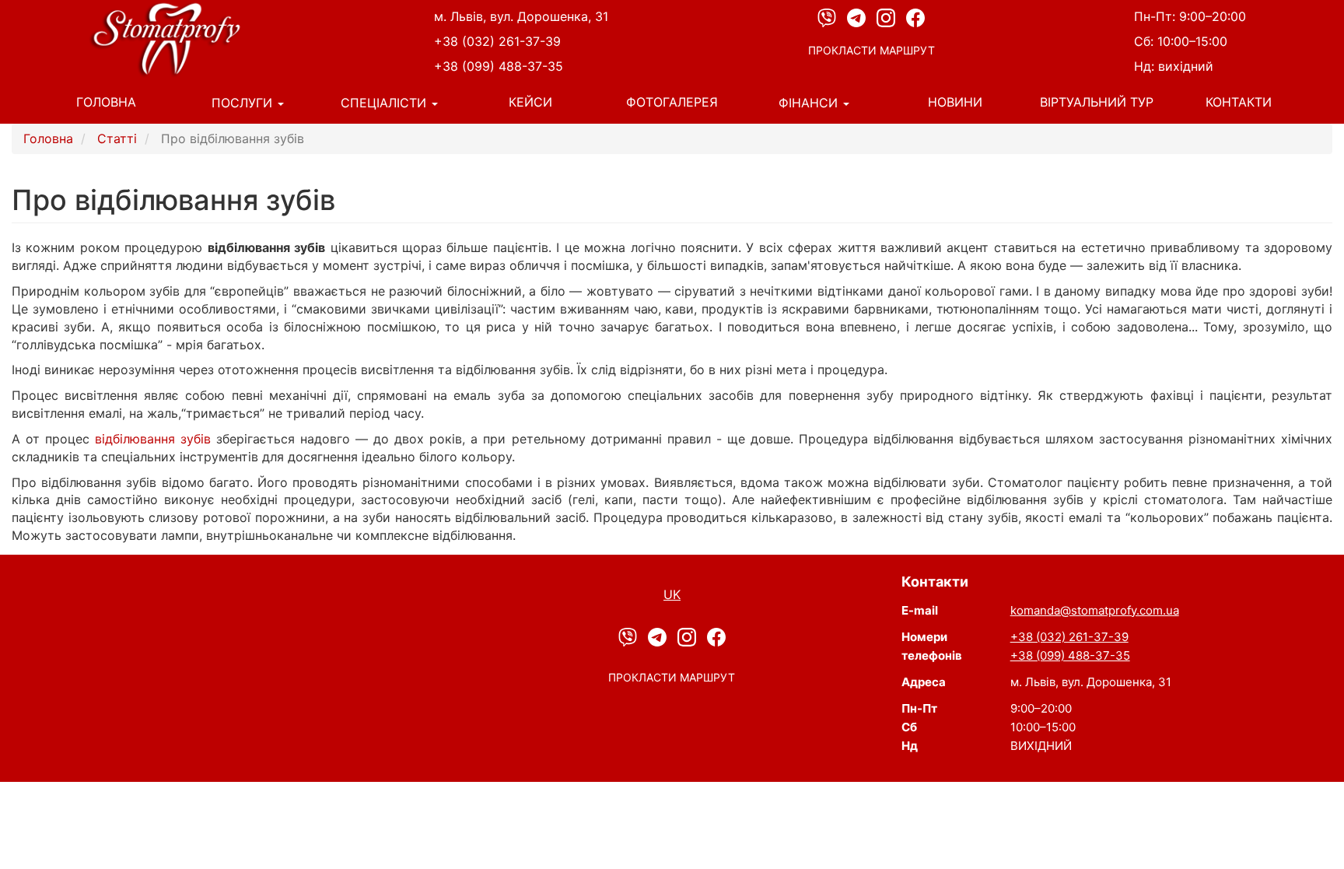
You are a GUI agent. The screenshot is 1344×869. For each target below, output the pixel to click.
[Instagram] (887, 16)
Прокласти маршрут (871, 50)
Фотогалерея (672, 102)
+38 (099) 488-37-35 (498, 66)
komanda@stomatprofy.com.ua (1094, 610)
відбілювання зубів (153, 439)
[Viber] (828, 16)
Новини (955, 102)
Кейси (530, 102)
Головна (106, 102)
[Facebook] (915, 16)
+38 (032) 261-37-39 (497, 41)
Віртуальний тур (1096, 102)
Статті (117, 138)
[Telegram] (858, 16)
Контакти (1239, 102)
